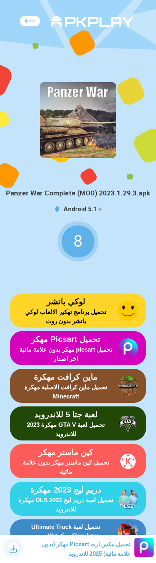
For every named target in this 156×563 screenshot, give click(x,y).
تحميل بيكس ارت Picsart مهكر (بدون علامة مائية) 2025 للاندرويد (86, 549)
